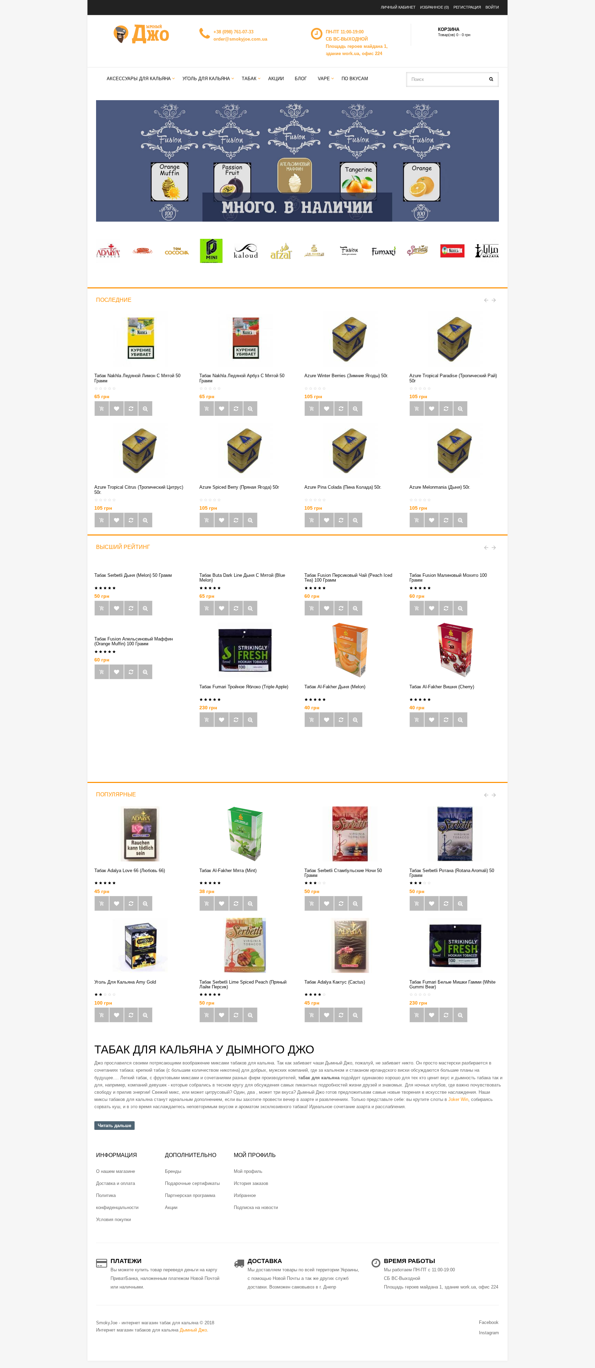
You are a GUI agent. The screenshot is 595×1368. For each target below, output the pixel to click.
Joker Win (458, 1099)
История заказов (251, 1183)
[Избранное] (116, 408)
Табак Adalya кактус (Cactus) (334, 982)
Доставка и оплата (115, 1183)
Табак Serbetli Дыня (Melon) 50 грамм (133, 575)
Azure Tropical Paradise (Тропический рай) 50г (453, 378)
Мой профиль (248, 1171)
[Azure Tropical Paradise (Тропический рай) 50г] (455, 338)
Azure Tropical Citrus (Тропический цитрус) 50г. (138, 490)
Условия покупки (113, 1219)
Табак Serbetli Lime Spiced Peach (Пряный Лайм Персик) (242, 984)
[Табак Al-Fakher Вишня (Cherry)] (455, 649)
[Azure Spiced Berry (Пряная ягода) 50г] (245, 450)
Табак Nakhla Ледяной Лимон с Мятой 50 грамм (137, 378)
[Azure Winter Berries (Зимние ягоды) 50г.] (350, 338)
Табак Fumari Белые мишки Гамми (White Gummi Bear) (452, 984)
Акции (171, 1207)
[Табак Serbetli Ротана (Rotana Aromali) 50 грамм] (455, 833)
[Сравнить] (131, 408)
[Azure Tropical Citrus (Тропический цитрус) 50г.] (140, 450)
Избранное (245, 1195)
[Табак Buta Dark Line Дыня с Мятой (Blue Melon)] (250, 608)
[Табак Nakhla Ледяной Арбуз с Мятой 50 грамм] (245, 338)
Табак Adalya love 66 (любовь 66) (129, 870)
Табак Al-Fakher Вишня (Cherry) (441, 686)
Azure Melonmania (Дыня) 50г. (439, 487)
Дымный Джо (193, 1330)
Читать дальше (114, 1125)
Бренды (173, 1171)
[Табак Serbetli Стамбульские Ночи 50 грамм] (350, 833)
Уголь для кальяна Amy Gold (125, 982)
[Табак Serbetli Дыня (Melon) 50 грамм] (145, 608)
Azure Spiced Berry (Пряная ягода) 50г (239, 487)
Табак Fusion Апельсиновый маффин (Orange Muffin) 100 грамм (133, 641)
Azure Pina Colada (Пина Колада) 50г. (343, 487)
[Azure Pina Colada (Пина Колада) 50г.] (350, 450)
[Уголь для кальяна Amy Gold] (140, 944)
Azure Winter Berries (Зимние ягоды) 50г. (346, 375)
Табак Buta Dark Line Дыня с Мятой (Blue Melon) (242, 578)
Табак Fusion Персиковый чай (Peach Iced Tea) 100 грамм (348, 578)
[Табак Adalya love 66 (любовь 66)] (140, 833)
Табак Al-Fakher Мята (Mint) (228, 870)
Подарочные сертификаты (192, 1183)
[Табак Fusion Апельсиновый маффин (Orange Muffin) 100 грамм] (145, 671)
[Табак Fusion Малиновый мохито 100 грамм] (460, 608)
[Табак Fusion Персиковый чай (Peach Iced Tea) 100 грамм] (355, 608)
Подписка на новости (256, 1207)
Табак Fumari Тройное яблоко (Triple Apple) (243, 686)
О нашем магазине (115, 1171)
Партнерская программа (190, 1195)
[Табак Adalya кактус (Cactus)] (350, 944)
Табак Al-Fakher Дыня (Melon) (334, 686)
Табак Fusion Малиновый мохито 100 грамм (448, 578)
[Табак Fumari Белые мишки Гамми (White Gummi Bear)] (455, 944)
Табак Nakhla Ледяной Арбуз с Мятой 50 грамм (241, 378)
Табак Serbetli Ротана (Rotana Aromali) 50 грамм (451, 873)
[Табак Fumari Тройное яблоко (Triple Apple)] (245, 649)
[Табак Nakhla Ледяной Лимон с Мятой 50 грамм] (140, 338)
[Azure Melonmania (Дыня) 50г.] (455, 450)
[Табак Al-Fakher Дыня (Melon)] (350, 649)
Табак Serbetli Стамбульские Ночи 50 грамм (343, 873)
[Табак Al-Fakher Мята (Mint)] (245, 833)
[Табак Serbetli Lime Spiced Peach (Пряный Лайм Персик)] (245, 944)
